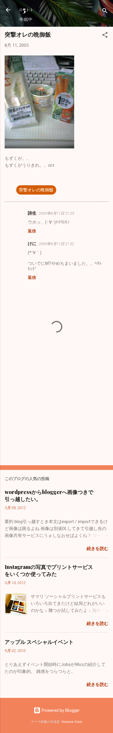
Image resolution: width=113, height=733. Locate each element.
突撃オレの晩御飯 (36, 190)
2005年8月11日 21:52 (56, 244)
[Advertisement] (56, 415)
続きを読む (97, 548)
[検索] (104, 12)
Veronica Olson (71, 722)
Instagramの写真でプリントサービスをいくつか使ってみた (49, 570)
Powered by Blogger (60, 710)
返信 (32, 231)
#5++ (26, 9)
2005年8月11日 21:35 (56, 213)
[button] (104, 35)
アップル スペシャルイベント (39, 641)
